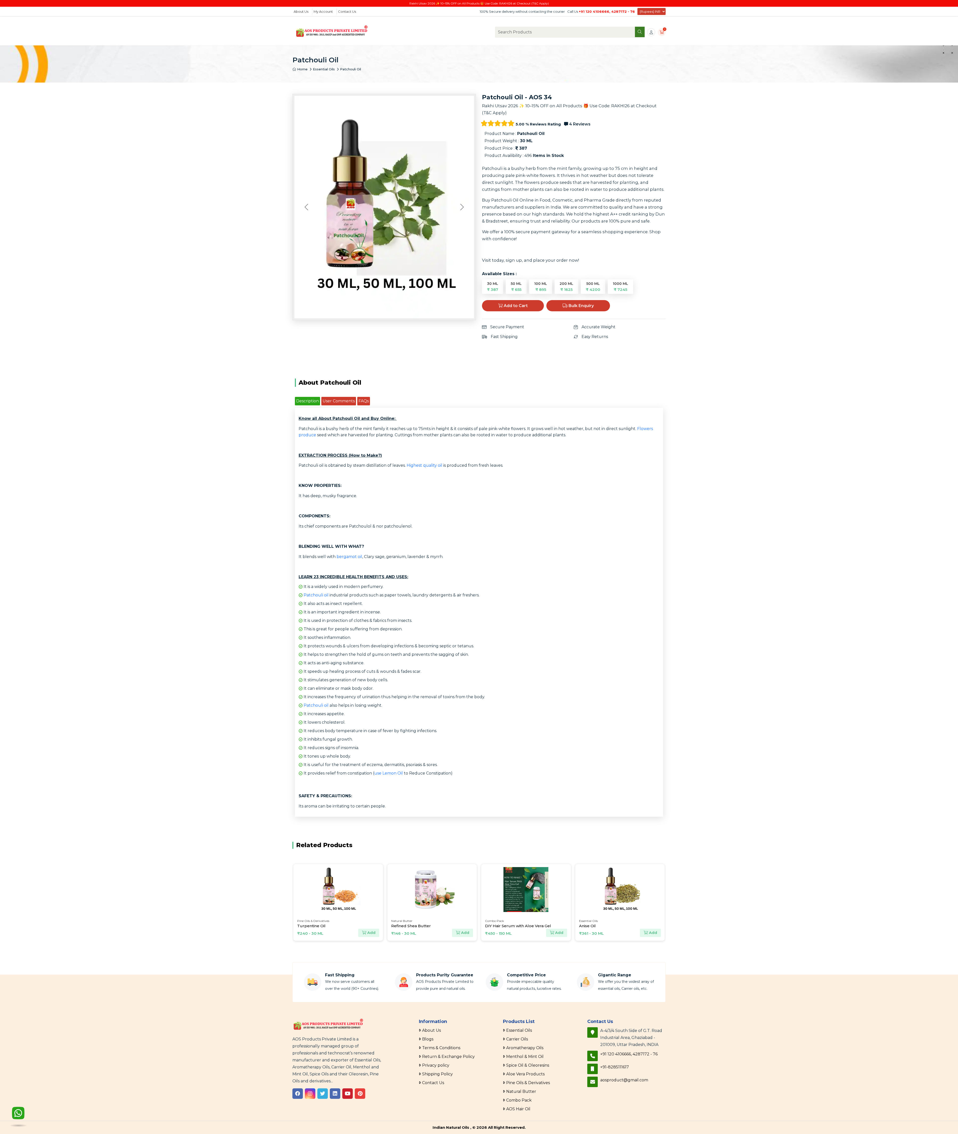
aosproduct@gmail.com (624, 1080)
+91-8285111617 (614, 1067)
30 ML (492, 286)
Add (372, 932)
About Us (301, 11)
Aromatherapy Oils (524, 1047)
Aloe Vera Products (525, 1074)
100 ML (540, 286)
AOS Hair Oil (518, 1109)
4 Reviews (579, 124)
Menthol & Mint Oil (525, 1056)
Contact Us (347, 11)
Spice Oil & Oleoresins (527, 1065)
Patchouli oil (316, 595)
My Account (323, 11)
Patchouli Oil (350, 69)
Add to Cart (515, 305)
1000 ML (620, 286)
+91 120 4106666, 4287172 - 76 (607, 11)
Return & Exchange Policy (448, 1056)
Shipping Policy (437, 1074)
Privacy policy (435, 1065)
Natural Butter (521, 1091)
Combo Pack (519, 1100)
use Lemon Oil (388, 773)
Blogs (427, 1039)
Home (302, 69)
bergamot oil (349, 556)
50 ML (516, 286)
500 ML (593, 286)
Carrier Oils (517, 1039)
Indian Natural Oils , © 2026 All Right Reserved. (479, 1127)
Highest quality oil (424, 465)
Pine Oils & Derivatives (528, 1082)
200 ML (566, 286)
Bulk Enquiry (581, 305)
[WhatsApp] (18, 1115)
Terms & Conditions (441, 1047)
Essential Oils (324, 69)
